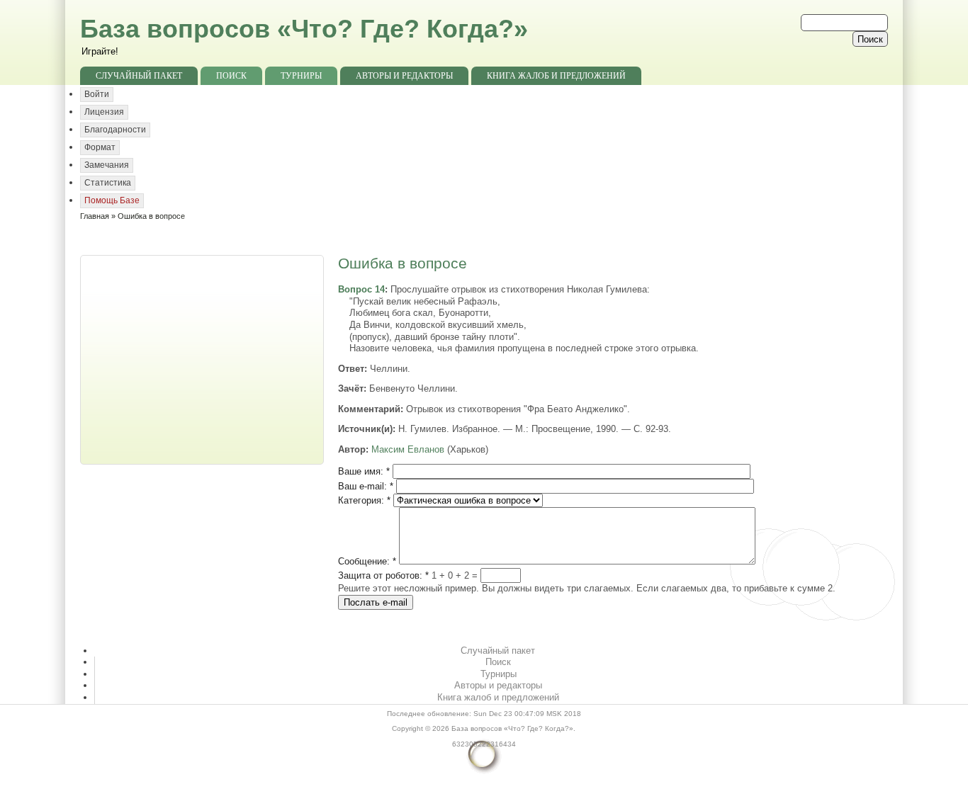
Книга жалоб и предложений (556, 76)
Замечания (106, 165)
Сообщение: (367, 561)
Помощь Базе (112, 200)
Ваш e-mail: (365, 486)
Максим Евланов (407, 449)
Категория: (364, 500)
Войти (96, 94)
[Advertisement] (203, 358)
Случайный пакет (139, 76)
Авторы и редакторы (404, 76)
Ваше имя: (364, 471)
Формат (100, 147)
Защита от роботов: (383, 575)
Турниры (301, 76)
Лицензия (104, 112)
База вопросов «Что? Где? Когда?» (304, 28)
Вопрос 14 (361, 289)
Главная (94, 216)
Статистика (107, 183)
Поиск (231, 76)
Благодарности (115, 130)
